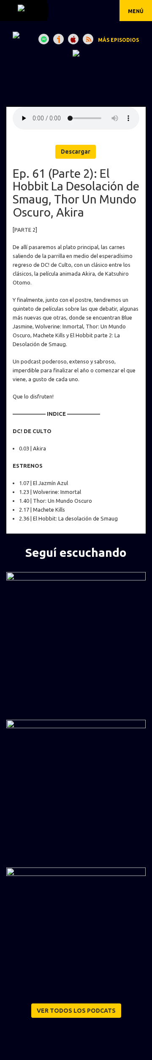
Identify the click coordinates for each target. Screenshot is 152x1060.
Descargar (75, 151)
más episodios (118, 40)
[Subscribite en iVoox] (58, 39)
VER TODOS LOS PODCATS (76, 1010)
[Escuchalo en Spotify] (43, 39)
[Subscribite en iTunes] (73, 39)
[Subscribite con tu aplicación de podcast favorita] (88, 39)
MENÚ (136, 11)
